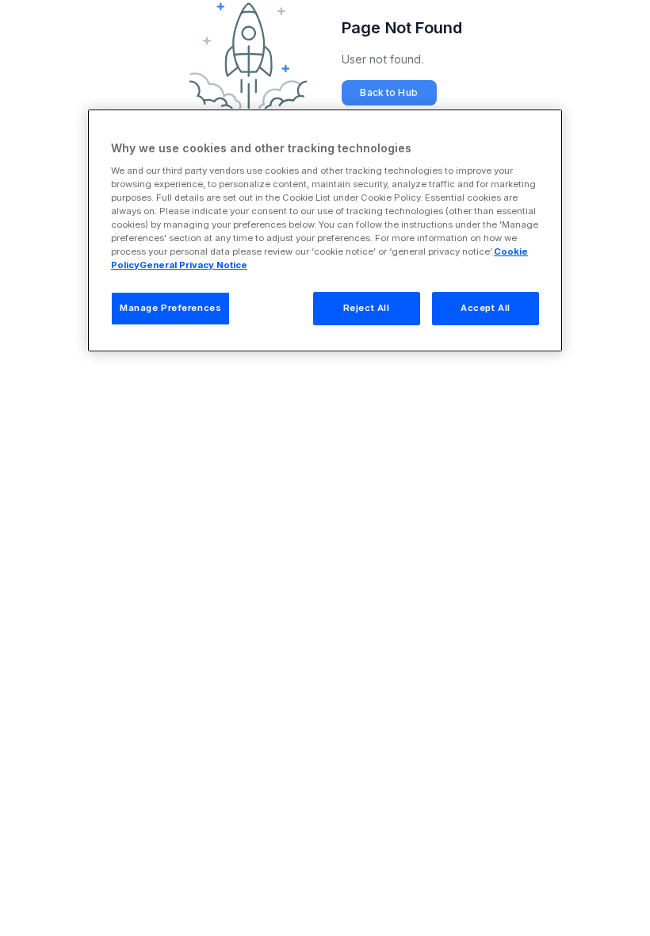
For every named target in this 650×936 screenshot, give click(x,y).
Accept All (485, 307)
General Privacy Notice (193, 264)
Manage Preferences (170, 307)
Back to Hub (388, 92)
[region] (325, 230)
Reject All (366, 307)
